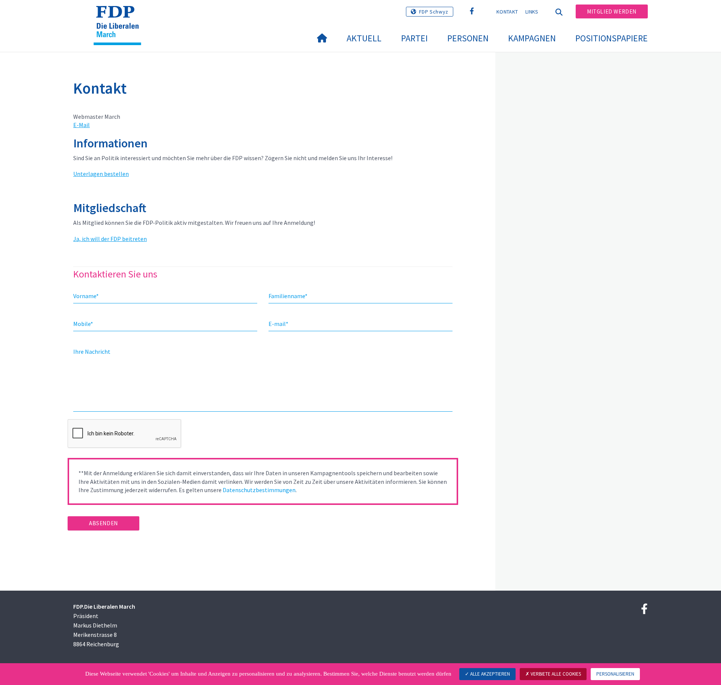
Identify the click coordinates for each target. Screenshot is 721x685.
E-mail (278, 323)
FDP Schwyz (433, 11)
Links (531, 11)
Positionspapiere (611, 38)
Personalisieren (615, 674)
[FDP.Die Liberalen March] (120, 15)
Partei (414, 38)
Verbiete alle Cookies (555, 674)
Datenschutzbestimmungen (259, 490)
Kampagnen (532, 38)
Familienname (288, 296)
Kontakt (507, 11)
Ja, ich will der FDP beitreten (110, 238)
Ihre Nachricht (91, 351)
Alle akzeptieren (489, 674)
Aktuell (364, 38)
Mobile (83, 323)
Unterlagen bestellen (101, 173)
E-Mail (81, 125)
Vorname (86, 296)
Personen (468, 38)
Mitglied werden (612, 11)
